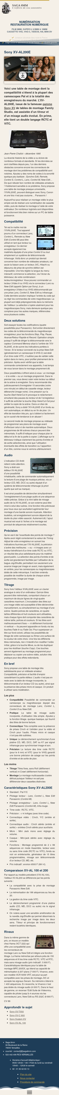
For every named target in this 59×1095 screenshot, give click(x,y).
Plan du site (26, 1074)
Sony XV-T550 (17, 1011)
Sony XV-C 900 (17, 1015)
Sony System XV (18, 1019)
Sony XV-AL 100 (18, 1022)
